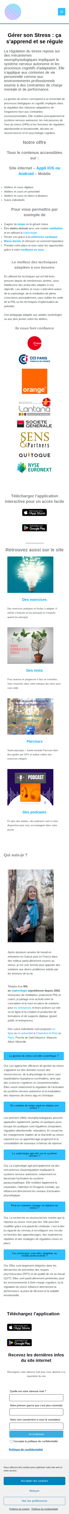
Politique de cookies (19, 1509)
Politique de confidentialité (44, 1509)
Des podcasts (34, 812)
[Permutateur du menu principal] (61, 11)
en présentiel (25, 1033)
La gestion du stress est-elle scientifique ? (33, 1056)
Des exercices (34, 600)
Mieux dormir (12, 241)
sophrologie (30, 232)
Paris (11, 1037)
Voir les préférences (34, 1500)
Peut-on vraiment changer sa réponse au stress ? (34, 1206)
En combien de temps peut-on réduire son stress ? (34, 1106)
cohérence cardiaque (44, 236)
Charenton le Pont (47, 1033)
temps (21, 224)
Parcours (35, 741)
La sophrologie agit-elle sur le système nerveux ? (34, 1154)
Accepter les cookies (34, 1480)
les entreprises (22, 1007)
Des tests (34, 670)
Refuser (34, 1490)
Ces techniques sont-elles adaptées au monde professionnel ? (34, 1254)
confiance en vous (32, 249)
